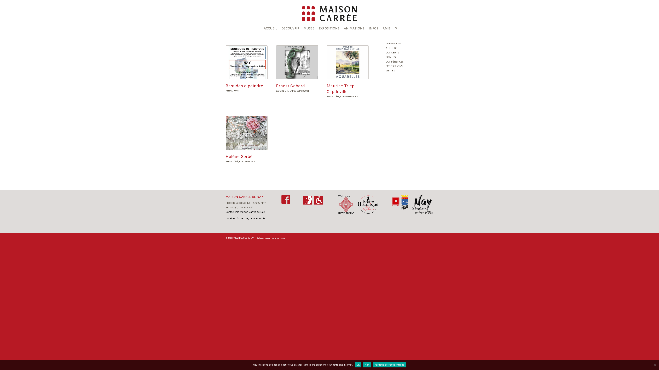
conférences (395, 61)
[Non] (654, 365)
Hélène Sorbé (239, 156)
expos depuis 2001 (299, 91)
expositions (394, 66)
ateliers (391, 48)
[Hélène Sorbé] (247, 133)
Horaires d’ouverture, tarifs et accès (245, 218)
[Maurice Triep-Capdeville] (348, 62)
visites (390, 70)
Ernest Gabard (290, 86)
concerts (392, 52)
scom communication (276, 238)
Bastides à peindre (244, 86)
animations (232, 90)
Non (367, 364)
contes (391, 57)
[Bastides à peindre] (247, 62)
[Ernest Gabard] (297, 62)
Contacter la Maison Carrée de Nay (245, 211)
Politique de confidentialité (389, 364)
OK (358, 364)
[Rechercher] (395, 28)
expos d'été (282, 91)
